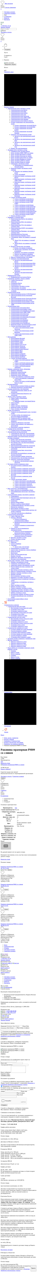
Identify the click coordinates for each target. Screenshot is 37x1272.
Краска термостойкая (17, 502)
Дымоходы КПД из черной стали (20, 418)
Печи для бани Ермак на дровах (20, 162)
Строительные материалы (15, 514)
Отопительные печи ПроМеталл (20, 323)
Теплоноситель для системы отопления (22, 458)
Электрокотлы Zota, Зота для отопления (22, 435)
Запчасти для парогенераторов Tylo (24, 265)
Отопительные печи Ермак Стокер (21, 309)
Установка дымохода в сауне (19, 621)
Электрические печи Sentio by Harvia (22, 120)
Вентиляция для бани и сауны (20, 508)
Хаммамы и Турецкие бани (16, 217)
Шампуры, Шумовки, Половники (21, 557)
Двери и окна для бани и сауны (17, 396)
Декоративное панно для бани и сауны (22, 591)
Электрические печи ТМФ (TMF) (21, 117)
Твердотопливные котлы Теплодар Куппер (23, 298)
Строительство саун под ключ (16, 617)
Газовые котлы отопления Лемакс (21, 430)
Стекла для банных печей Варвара (24, 209)
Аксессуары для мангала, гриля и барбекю (23, 550)
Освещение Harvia (16, 283)
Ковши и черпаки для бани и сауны (21, 573)
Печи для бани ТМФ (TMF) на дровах (22, 153)
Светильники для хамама (18, 288)
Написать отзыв (5, 763)
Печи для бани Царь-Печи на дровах (22, 157)
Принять (33, 1268)
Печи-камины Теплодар (18, 346)
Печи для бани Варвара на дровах (21, 159)
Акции (6, 732)
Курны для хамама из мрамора (23, 248)
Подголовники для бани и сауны (20, 576)
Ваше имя (4, 1063)
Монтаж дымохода (13, 640)
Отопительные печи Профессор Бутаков (23, 310)
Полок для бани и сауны (18, 539)
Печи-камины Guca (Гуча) (18, 344)
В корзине (7, 49)
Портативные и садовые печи (19, 548)
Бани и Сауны (15, 652)
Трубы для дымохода (14, 410)
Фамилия (3, 1026)
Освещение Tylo (16, 284)
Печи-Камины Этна (17, 341)
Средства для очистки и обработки (21, 513)
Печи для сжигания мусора (19, 554)
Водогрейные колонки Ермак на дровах (22, 386)
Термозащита (15, 496)
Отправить (4, 1038)
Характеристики (9, 946)
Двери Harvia (15, 399)
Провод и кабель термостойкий (20, 504)
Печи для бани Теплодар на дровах (21, 156)
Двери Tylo (14, 404)
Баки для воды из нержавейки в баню (22, 490)
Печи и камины (15, 654)
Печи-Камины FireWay (17, 340)
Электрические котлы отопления (17, 432)
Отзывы (6, 948)
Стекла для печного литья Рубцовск (25, 482)
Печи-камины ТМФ (17, 343)
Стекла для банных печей (18, 197)
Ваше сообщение (6, 1072)
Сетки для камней (19, 174)
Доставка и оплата (9, 12)
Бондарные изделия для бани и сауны (22, 569)
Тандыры (14, 545)
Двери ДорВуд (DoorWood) (19, 398)
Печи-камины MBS (16, 352)
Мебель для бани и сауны (18, 592)
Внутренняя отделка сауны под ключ (22, 618)
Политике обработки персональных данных (15, 1269)
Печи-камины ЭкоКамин (18, 347)
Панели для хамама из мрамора (23, 254)
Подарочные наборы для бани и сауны (22, 594)
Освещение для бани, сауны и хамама (19, 278)
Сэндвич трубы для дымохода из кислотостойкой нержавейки (20, 415)
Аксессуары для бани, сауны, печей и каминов (21, 560)
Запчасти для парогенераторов (20, 258)
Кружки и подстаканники (18, 559)
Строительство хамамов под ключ (18, 628)
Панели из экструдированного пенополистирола (20, 529)
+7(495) (6, 26)
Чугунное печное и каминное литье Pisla (23, 470)
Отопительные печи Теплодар (20, 314)
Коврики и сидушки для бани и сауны (22, 577)
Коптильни (14, 553)
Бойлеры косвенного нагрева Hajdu (21, 387)
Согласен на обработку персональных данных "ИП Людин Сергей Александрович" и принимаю (18, 1083)
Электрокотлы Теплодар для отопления (22, 433)
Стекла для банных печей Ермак (24, 205)
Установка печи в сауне (18, 620)
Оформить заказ (9, 72)
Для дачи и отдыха (13, 540)
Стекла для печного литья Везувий (24, 481)
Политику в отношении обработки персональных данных (15, 1035)
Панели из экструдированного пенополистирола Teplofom (23, 532)
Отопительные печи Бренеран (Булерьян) (23, 317)
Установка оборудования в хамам (21, 632)
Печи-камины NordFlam (18, 356)
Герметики (14, 500)
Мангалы (13, 542)
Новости (6, 18)
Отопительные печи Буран (19, 318)
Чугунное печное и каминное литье (18, 464)
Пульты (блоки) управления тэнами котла (23, 441)
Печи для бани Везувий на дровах (21, 154)
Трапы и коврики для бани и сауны (21, 588)
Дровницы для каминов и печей (20, 563)
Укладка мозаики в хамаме (19, 631)
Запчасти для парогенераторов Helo (24, 263)
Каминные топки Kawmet (18, 372)
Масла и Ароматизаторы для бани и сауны (23, 571)
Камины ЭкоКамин (16, 370)
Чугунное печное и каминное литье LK (22, 471)
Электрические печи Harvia (19, 110)
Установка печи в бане (17, 609)
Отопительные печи (13, 306)
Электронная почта (6, 1065)
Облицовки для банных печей (20, 163)
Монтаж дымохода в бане (18, 643)
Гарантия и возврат (9, 13)
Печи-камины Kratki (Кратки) (19, 349)
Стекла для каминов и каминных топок (22, 376)
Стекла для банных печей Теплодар (24, 206)
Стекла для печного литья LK (23, 484)
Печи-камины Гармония (18, 353)
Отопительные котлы (14, 292)
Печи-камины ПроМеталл (18, 355)
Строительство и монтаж (11, 605)
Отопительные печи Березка (19, 321)
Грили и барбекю (16, 543)
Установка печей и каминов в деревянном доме (21, 638)
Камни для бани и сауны (18, 215)
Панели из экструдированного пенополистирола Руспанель (23, 535)
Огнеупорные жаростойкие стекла (18, 599)
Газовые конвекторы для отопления (18, 389)
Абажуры (14, 281)
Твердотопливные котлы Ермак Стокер (22, 301)
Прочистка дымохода (17, 507)
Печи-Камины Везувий (18, 338)
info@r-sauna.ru (5, 968)
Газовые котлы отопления (15, 428)
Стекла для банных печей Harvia (24, 199)
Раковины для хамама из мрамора (24, 252)
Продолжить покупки (10, 64)
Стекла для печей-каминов (19, 358)
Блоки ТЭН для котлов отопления (21, 439)
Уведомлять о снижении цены (11, 1086)
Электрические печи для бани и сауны (19, 108)
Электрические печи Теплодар (20, 116)
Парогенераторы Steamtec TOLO (20, 235)
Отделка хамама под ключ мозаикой (21, 629)
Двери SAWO (15, 402)
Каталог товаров (9, 107)
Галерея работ (8, 692)
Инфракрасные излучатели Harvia (21, 277)
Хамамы (13, 651)
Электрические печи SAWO (19, 113)
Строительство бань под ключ (16, 606)
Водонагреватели (13, 384)
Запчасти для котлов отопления (20, 459)
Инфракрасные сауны (14, 275)
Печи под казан (15, 551)
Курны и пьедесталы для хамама (20, 246)
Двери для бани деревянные (19, 405)
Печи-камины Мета (17, 350)
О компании (7, 16)
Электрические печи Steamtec (19, 119)
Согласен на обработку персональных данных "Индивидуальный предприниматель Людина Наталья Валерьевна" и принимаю (17, 1034)
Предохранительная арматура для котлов (23, 445)
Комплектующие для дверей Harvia (24, 401)
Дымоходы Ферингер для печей (20, 422)
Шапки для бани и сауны (18, 586)
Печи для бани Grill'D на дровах (20, 160)
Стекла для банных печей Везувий (24, 208)
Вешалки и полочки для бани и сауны (22, 589)
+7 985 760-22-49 (11, 1012)
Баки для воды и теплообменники (18, 488)
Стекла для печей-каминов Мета (24, 364)
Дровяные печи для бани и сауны (17, 150)
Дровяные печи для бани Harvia (20, 151)
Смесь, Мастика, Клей (17, 516)
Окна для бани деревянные (19, 409)
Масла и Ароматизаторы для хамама (21, 257)
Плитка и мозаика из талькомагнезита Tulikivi (21, 519)
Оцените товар (5, 1074)
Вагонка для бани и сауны (18, 537)
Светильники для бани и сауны (20, 286)
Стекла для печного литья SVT (23, 485)
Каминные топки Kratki (18, 373)
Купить (3, 778)
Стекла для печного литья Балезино (24, 487)
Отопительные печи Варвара (19, 320)
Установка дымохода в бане (19, 611)
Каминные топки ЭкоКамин (19, 375)
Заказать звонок (5, 27)
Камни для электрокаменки (19, 148)
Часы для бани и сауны (18, 585)
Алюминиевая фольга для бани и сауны (22, 505)
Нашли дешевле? (6, 769)
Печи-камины (12, 337)
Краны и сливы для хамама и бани (24, 255)
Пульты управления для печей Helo (24, 127)
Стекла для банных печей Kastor (23, 200)
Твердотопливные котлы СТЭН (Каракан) (23, 294)
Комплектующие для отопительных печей (23, 324)
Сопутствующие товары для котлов (21, 456)
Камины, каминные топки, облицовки (19, 369)
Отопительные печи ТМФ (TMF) (20, 312)
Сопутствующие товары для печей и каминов (21, 494)
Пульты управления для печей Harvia (25, 125)
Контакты (7, 19)
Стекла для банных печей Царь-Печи (25, 211)
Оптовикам (7, 726)
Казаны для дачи (16, 556)
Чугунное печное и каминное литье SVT (23, 468)
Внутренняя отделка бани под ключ (21, 608)
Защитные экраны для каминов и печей (22, 565)
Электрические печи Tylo (18, 114)
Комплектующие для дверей (19, 407)
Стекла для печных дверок (19, 479)
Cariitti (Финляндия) (17, 280)
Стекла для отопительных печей (20, 326)
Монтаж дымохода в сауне (19, 641)
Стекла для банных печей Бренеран (24, 212)
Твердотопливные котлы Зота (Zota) (21, 300)
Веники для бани (16, 574)
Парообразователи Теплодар (19, 234)
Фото (5, 945)
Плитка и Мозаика (16, 517)
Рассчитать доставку (7, 1249)
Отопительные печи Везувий (19, 315)
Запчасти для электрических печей (21, 134)
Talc (2, 761)
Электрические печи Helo (18, 111)
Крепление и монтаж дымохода (20, 427)
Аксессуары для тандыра (21, 546)
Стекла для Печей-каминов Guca (24, 363)
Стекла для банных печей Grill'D (24, 214)
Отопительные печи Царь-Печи (20, 307)
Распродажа (11, 600)
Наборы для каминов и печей (19, 562)
